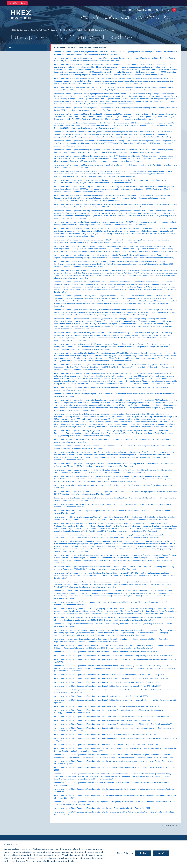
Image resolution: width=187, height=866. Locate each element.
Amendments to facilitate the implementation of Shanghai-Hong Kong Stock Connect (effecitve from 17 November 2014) (103, 504)
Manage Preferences (125, 853)
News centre (139, 17)
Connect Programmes (153, 17)
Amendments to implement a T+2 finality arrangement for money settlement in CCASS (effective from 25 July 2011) (101, 602)
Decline (143, 853)
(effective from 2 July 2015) (112, 478)
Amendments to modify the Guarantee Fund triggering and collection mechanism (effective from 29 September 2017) (102, 387)
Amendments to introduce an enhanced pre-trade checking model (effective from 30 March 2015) (93, 485)
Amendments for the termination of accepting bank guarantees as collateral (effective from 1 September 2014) (99, 511)
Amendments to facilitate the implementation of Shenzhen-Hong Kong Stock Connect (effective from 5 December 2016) (103, 439)
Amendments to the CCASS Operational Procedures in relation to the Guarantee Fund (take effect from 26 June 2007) (102, 720)
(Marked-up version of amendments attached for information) (92, 54)
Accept (161, 853)
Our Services (97, 17)
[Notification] (168, 10)
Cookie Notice (50, 861)
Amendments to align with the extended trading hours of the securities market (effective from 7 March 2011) (98, 624)
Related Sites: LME (144, 10)
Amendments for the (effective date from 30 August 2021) (114, 213)
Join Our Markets (111, 17)
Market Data (166, 17)
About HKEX (126, 10)
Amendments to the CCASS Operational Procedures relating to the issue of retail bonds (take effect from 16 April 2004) (102, 808)
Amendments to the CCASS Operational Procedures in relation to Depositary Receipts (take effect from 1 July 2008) (101, 696)
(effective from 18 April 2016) (114, 454)
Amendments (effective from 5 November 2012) (115, 557)
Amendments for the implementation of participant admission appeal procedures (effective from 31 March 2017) (99, 394)
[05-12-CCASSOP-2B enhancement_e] (153, 504)
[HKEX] (27, 15)
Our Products (85, 17)
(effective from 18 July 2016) (115, 446)
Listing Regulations (126, 17)
